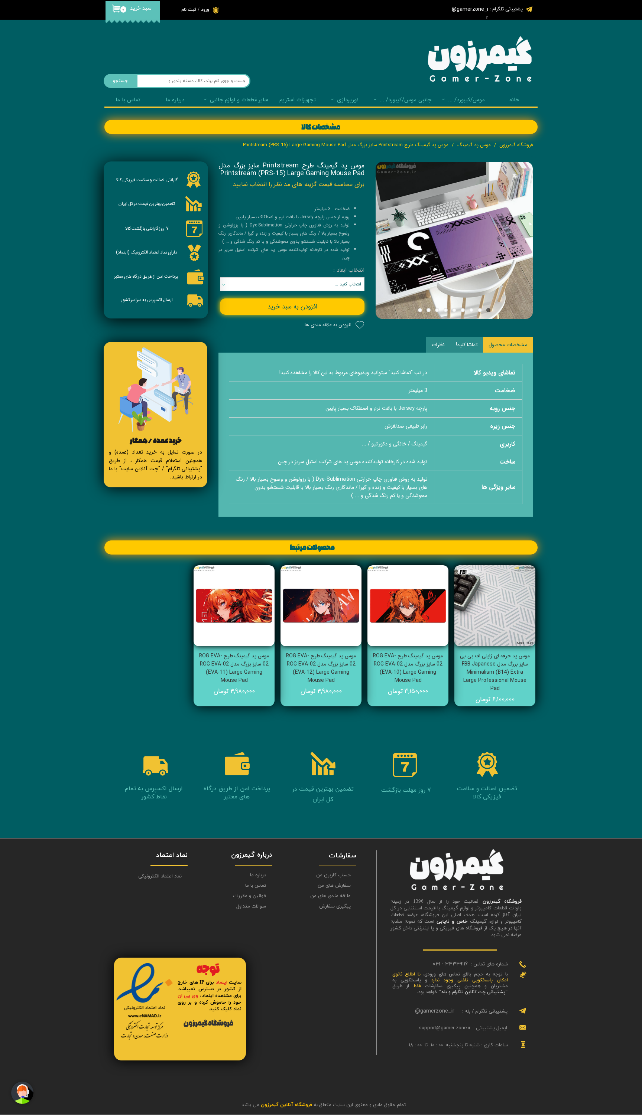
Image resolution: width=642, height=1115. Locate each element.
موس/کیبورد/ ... (466, 99)
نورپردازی (348, 99)
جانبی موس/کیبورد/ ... (405, 99)
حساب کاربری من (333, 875)
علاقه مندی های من (330, 896)
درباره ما (258, 875)
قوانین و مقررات (249, 896)
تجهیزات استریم (297, 99)
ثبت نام (188, 10)
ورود (205, 10)
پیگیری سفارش (335, 906)
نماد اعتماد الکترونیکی (160, 876)
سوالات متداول (251, 906)
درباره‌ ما (175, 99)
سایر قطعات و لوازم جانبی (239, 99)
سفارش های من (334, 885)
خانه (514, 99)
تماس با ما (128, 99)
